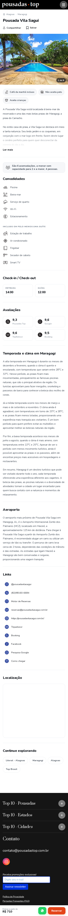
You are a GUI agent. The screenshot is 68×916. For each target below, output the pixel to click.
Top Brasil (11, 769)
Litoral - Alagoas (15, 760)
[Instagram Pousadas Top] (6, 861)
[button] (31, 28)
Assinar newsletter (15, 886)
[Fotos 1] (34, 59)
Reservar (56, 910)
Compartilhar (14, 27)
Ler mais (8, 149)
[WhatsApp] (42, 910)
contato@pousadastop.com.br (26, 850)
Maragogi (22, 14)
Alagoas (10, 14)
